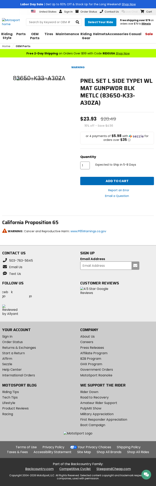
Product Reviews (15, 408)
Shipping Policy (129, 447)
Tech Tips (10, 397)
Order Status (12, 342)
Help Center (12, 369)
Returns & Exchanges (19, 347)
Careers (86, 342)
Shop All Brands (109, 452)
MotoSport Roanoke (96, 375)
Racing (7, 414)
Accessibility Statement (53, 452)
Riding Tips (10, 392)
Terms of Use (26, 447)
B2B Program (90, 358)
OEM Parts (23, 46)
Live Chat (132, 11)
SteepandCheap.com (113, 469)
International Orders (18, 375)
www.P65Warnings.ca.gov (88, 231)
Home (6, 46)
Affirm (7, 358)
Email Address (92, 259)
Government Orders (96, 369)
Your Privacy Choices (94, 447)
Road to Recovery (94, 397)
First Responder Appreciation (103, 419)
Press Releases (92, 347)
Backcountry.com (39, 469)
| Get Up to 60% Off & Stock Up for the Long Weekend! (78, 4)
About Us (87, 336)
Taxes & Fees (17, 452)
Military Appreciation (97, 414)
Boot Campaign (92, 425)
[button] (117, 138)
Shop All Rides (138, 452)
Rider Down (89, 392)
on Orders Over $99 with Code (78, 53)
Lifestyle (8, 403)
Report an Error (118, 190)
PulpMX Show (90, 408)
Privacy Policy (53, 447)
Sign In (7, 336)
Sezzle (7, 364)
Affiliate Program (93, 353)
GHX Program (91, 364)
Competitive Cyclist (75, 469)
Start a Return (13, 353)
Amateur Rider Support (98, 403)
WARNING (78, 67)
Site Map (84, 452)
